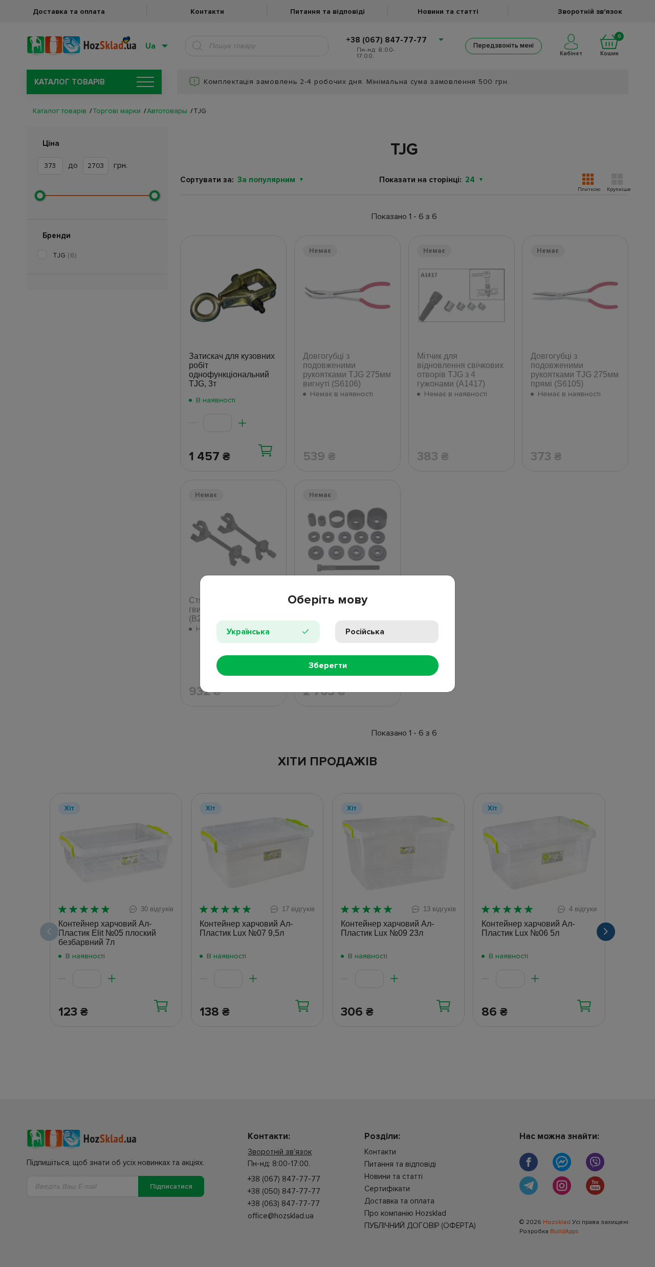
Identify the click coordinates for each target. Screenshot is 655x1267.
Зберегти (328, 665)
